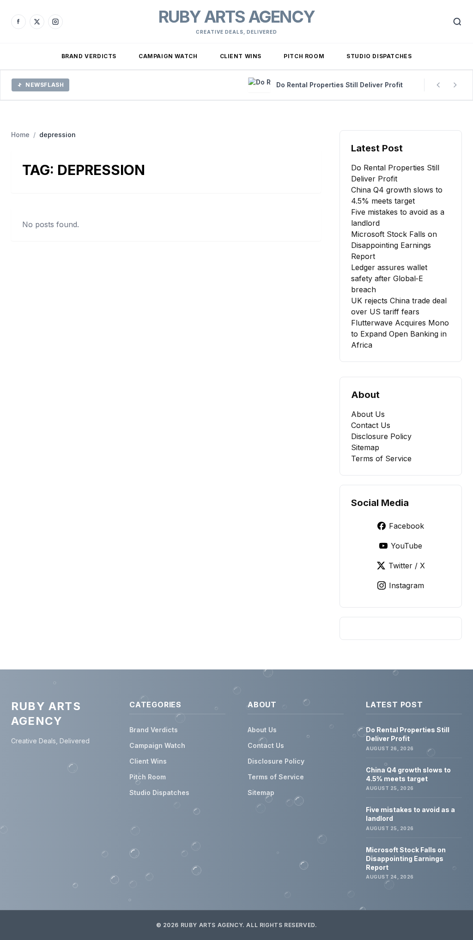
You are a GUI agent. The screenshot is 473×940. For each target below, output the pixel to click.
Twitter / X (406, 565)
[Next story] (455, 84)
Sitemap (365, 447)
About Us (368, 414)
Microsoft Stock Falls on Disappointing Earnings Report (394, 245)
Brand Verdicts (88, 56)
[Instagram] (55, 21)
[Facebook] (18, 21)
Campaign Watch (168, 56)
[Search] (457, 21)
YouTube (406, 545)
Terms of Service (381, 458)
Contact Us (370, 425)
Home (20, 135)
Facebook (406, 525)
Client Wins (241, 56)
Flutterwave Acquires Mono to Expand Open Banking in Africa (400, 333)
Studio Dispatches (379, 56)
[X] (37, 21)
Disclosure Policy (381, 436)
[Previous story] (438, 84)
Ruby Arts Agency (236, 16)
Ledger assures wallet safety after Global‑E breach (389, 278)
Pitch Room (304, 56)
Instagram (406, 585)
